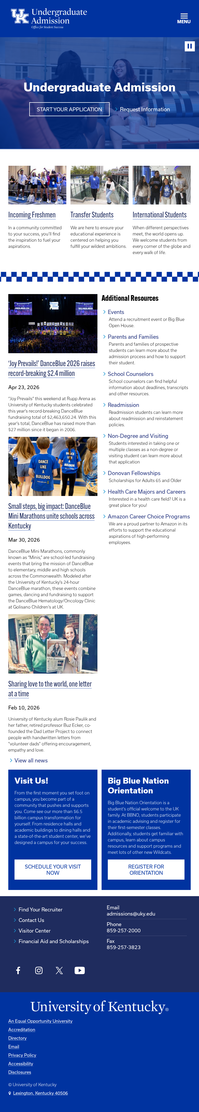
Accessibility (20, 1063)
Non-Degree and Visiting (138, 436)
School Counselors (130, 374)
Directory (17, 1038)
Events (116, 312)
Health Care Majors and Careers (147, 491)
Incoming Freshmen (32, 215)
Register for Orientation (146, 870)
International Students (160, 215)
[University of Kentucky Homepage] (99, 1007)
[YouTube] (80, 971)
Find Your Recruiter (40, 909)
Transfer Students (91, 215)
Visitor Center (35, 931)
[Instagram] (39, 971)
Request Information (145, 109)
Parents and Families (133, 337)
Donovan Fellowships (134, 473)
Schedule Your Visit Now (53, 870)
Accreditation (21, 1029)
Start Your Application (69, 109)
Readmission (123, 405)
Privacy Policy (22, 1055)
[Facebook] (18, 971)
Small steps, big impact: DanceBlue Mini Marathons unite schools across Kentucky (51, 517)
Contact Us (31, 920)
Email (13, 1046)
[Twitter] (59, 971)
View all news (31, 760)
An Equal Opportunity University (40, 1021)
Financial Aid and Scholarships (54, 941)
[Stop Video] (190, 46)
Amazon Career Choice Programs (149, 516)
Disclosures (19, 1072)
